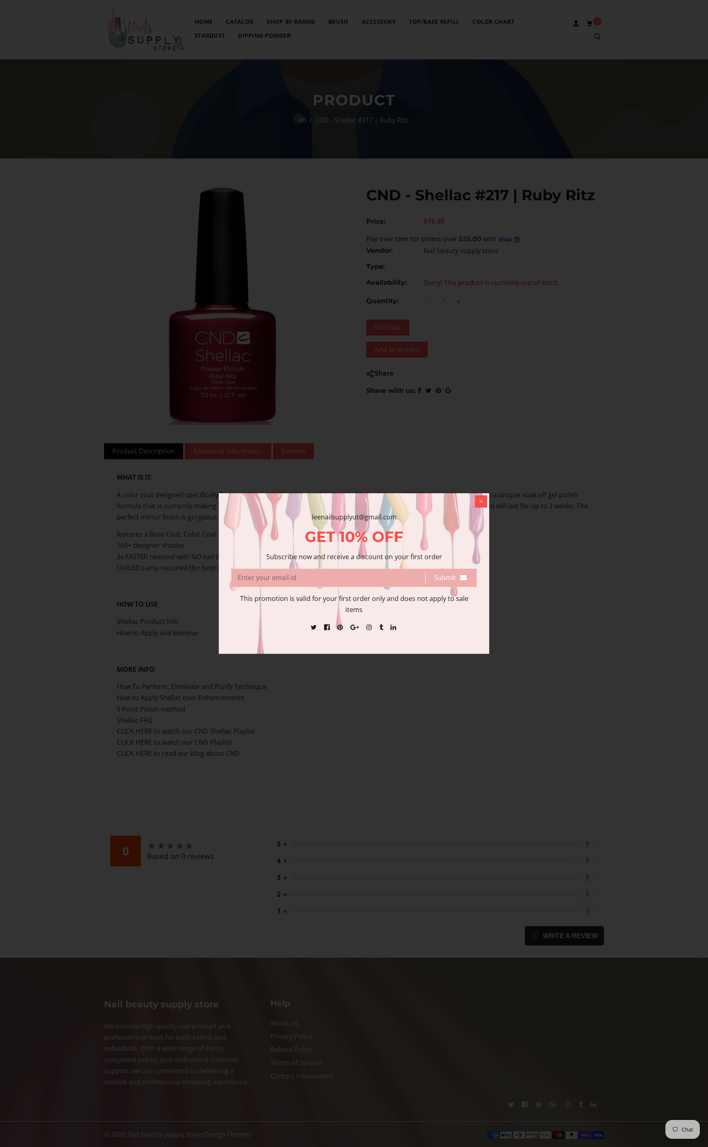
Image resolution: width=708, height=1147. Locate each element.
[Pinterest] (341, 627)
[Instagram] (370, 627)
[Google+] (355, 627)
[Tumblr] (382, 627)
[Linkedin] (394, 627)
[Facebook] (327, 627)
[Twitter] (314, 627)
